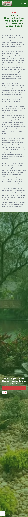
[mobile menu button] (25, 3)
